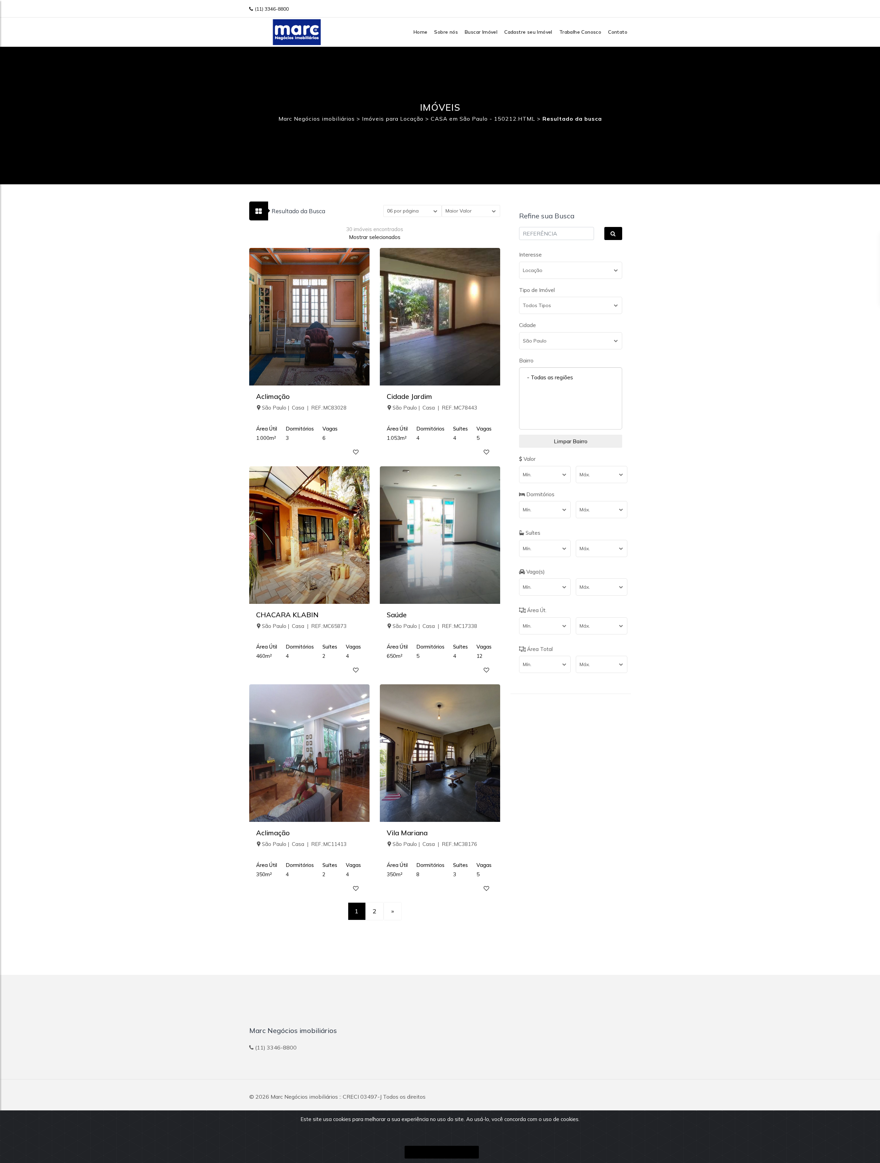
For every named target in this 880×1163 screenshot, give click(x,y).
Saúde (397, 614)
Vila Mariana (407, 832)
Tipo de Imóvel (537, 290)
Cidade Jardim (409, 396)
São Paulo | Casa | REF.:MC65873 (304, 626)
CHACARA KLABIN (287, 614)
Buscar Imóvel (481, 32)
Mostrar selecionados (374, 237)
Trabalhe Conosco (580, 32)
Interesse (530, 254)
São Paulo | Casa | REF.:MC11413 (304, 844)
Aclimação (273, 396)
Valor (529, 459)
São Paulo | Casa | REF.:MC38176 (435, 844)
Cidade (527, 325)
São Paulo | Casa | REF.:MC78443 (435, 407)
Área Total (539, 649)
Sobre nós (446, 32)
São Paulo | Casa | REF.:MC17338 (435, 626)
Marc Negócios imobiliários (304, 1096)
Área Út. (536, 610)
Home (421, 32)
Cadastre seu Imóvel (528, 32)
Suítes (532, 533)
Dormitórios (539, 494)
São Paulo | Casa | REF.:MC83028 (304, 407)
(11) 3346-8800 (272, 9)
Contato (617, 32)
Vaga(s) (535, 571)
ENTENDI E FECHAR (441, 1152)
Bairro (526, 360)
